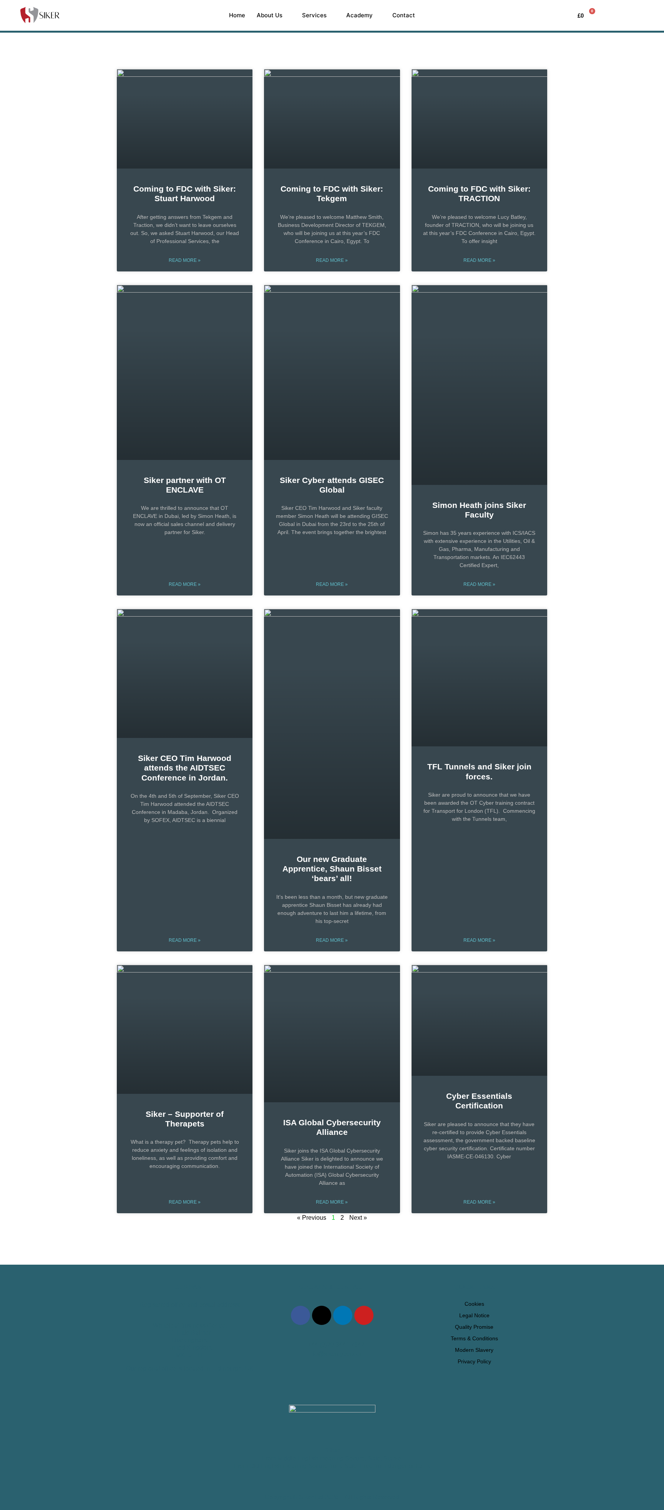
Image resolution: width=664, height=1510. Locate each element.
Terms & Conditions (474, 1338)
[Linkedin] (342, 1315)
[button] (631, 15)
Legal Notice (474, 1315)
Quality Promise (474, 1327)
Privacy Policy (474, 1361)
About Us (269, 15)
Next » (358, 1217)
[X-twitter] (321, 1315)
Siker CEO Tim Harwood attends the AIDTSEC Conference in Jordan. (184, 768)
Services (314, 15)
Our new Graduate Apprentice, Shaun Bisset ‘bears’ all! (332, 869)
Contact (403, 15)
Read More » (185, 260)
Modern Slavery (474, 1350)
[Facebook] (300, 1315)
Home (237, 15)
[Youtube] (364, 1315)
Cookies (474, 1304)
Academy (359, 15)
